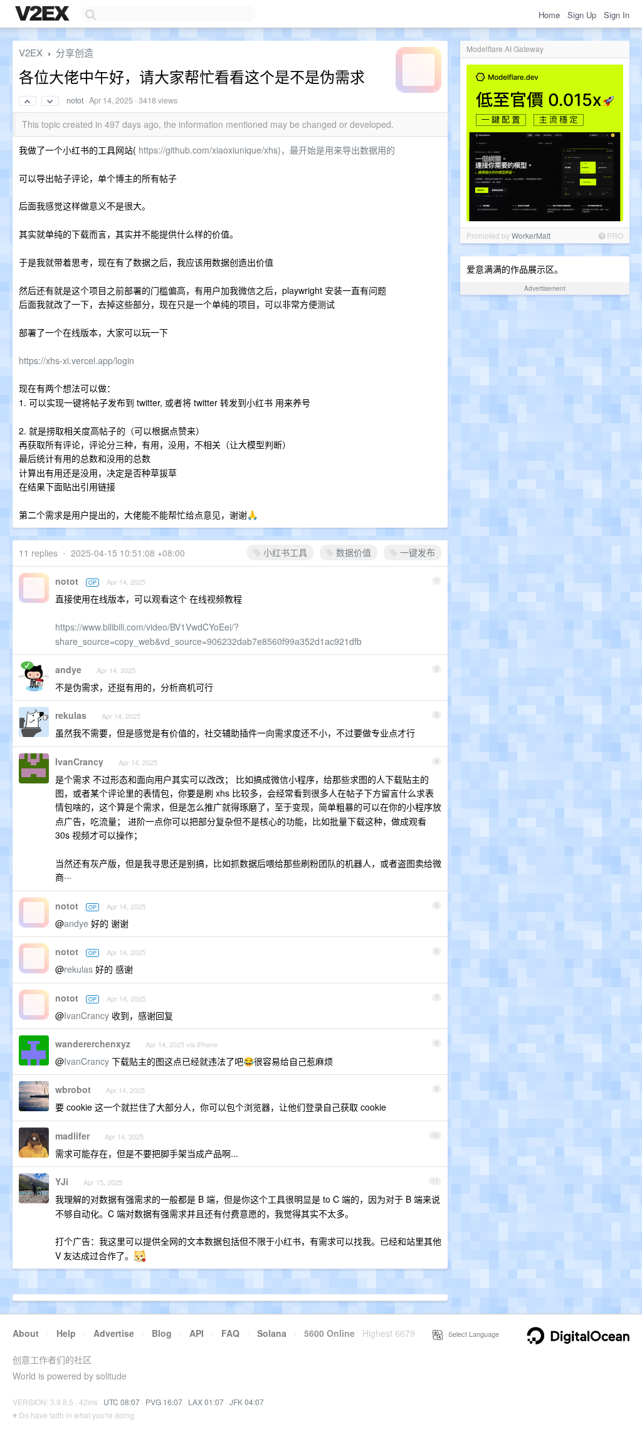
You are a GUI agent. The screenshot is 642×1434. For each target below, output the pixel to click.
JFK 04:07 (246, 1401)
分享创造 (74, 52)
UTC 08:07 (121, 1401)
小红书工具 (284, 552)
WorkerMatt (531, 235)
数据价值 (352, 552)
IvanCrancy (79, 761)
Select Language (471, 1334)
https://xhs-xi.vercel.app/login (76, 360)
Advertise (113, 1333)
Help (66, 1333)
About (26, 1333)
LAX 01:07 (206, 1401)
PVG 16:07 (163, 1401)
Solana (272, 1333)
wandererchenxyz (92, 1043)
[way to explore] (44, 14)
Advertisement (545, 288)
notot (74, 100)
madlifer (72, 1135)
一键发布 (416, 552)
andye (68, 669)
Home (549, 15)
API (196, 1333)
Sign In (616, 15)
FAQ (230, 1333)
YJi (61, 1181)
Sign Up (581, 15)
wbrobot (73, 1089)
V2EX (31, 52)
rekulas (71, 715)
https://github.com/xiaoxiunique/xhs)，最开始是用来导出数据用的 (267, 150)
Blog (162, 1333)
